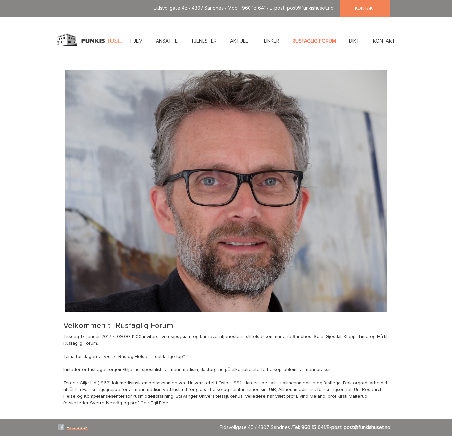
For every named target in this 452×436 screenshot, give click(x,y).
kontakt (365, 8)
